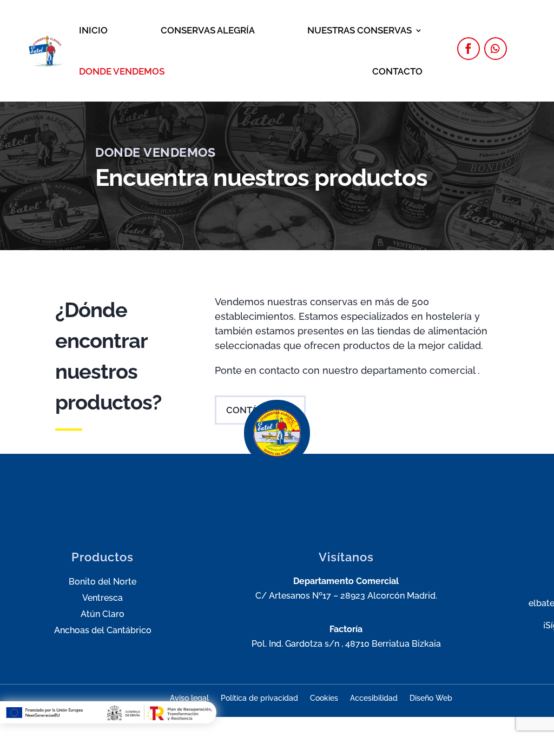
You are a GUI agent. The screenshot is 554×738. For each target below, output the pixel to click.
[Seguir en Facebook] (468, 48)
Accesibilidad (374, 698)
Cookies (324, 698)
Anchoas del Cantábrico (102, 631)
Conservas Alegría (208, 30)
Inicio (93, 30)
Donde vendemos (121, 71)
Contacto (397, 71)
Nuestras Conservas (359, 30)
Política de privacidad (259, 698)
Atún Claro (102, 614)
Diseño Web (431, 698)
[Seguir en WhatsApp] (495, 48)
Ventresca (102, 598)
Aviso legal (189, 698)
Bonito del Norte (102, 582)
